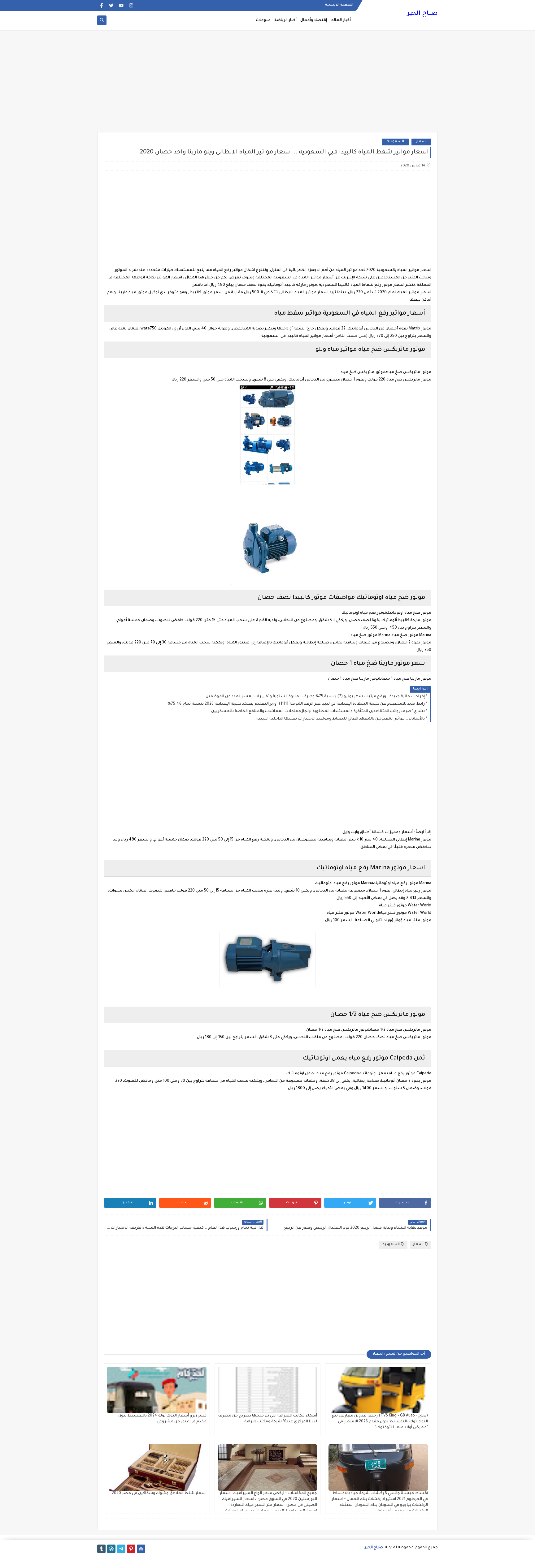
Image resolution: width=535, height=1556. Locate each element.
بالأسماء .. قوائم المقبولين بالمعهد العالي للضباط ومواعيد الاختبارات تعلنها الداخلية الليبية (340, 719)
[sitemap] (141, 1549)
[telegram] (121, 1549)
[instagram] (131, 5)
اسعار (421, 142)
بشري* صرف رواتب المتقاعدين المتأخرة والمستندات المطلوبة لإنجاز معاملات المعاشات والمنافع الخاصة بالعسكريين (318, 711)
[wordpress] (111, 1549)
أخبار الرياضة (285, 20)
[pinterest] (131, 1549)
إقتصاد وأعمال (313, 20)
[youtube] (121, 5)
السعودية (395, 142)
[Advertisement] (267, 84)
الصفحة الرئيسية (339, 5)
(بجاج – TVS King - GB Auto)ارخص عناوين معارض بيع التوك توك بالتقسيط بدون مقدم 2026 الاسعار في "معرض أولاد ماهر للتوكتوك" (380, 1422)
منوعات (263, 20)
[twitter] (111, 5)
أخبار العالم (341, 20)
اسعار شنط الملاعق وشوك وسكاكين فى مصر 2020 (159, 1493)
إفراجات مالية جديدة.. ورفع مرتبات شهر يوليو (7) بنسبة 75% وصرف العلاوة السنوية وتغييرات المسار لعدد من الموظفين (315, 696)
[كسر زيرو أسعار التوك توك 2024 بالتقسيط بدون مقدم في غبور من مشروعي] (157, 1390)
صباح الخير (422, 14)
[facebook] (101, 5)
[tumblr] (101, 1549)
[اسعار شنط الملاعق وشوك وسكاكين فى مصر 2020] (157, 1467)
